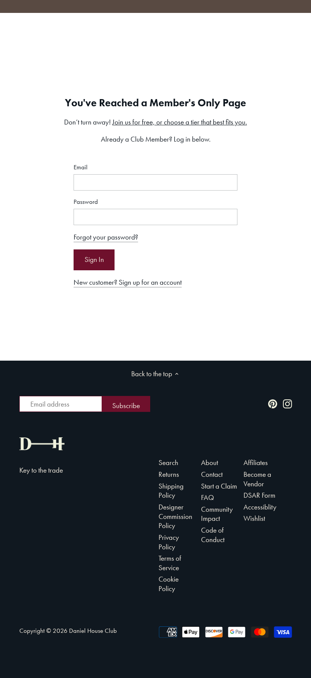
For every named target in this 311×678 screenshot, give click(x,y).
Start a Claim (219, 486)
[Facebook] (257, 403)
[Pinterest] (272, 403)
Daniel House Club (93, 630)
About (209, 462)
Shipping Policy (171, 490)
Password (86, 202)
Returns (169, 474)
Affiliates (255, 462)
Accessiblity (259, 507)
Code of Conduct (213, 534)
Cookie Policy (169, 583)
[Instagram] (287, 403)
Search (168, 462)
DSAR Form (259, 495)
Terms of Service (170, 562)
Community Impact (217, 514)
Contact (212, 474)
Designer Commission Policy (175, 516)
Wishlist (254, 518)
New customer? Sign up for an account (128, 282)
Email (81, 167)
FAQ (207, 497)
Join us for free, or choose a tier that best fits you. (179, 122)
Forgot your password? (106, 237)
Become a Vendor (257, 479)
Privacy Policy (169, 542)
